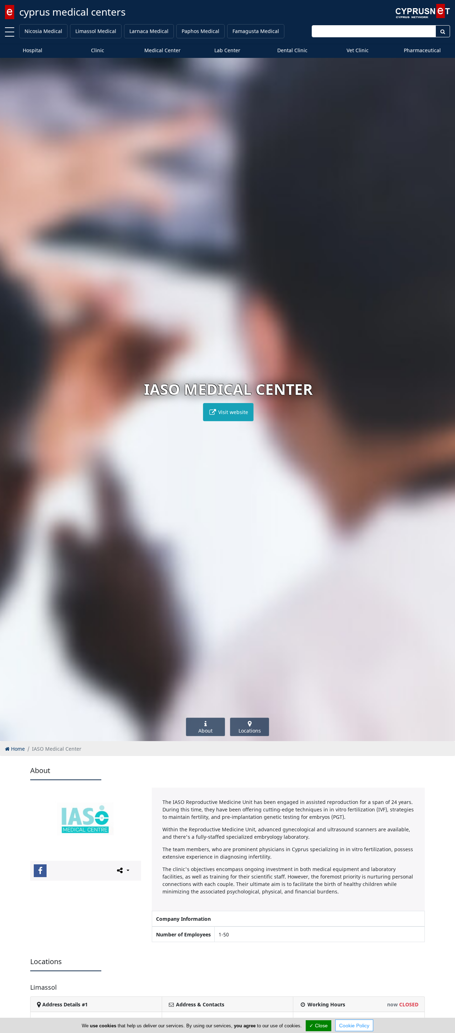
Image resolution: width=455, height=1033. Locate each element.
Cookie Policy (354, 1025)
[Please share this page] (122, 870)
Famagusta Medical (255, 31)
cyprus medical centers (72, 11)
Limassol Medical (95, 31)
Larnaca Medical (148, 31)
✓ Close (318, 1025)
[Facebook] (40, 870)
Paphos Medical (200, 31)
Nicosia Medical (43, 31)
